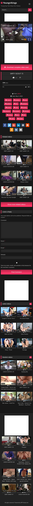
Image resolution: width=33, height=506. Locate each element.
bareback (24, 103)
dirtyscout (7, 111)
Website (3, 254)
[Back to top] (28, 501)
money (10, 114)
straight (21, 118)
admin (19, 93)
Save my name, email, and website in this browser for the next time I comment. (16, 266)
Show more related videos (16, 204)
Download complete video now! (17, 67)
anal (26, 100)
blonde (9, 107)
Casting (25, 107)
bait (16, 103)
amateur (17, 100)
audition (9, 103)
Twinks (9, 100)
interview (26, 111)
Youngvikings (10, 2)
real (24, 114)
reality (12, 118)
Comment (3, 220)
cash (16, 107)
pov (18, 114)
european (17, 111)
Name (3, 241)
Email (3, 248)
